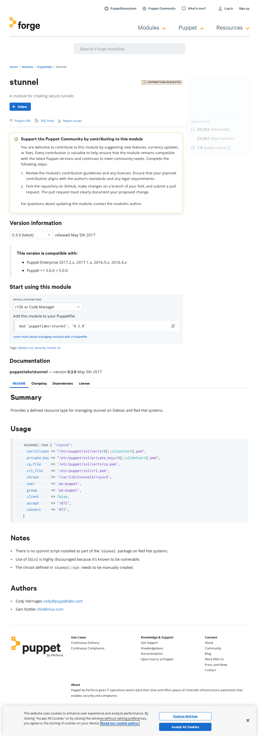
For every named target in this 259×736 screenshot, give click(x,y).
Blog (208, 653)
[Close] (247, 720)
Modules (148, 27)
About (209, 642)
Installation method (27, 299)
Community (213, 648)
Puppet (188, 27)
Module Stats (200, 121)
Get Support (149, 642)
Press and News (216, 665)
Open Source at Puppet (157, 659)
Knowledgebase (152, 648)
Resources (229, 27)
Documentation (152, 653)
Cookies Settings (185, 716)
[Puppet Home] (37, 658)
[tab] (19, 383)
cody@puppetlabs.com (63, 600)
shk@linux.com (50, 609)
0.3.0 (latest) (22, 234)
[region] (129, 721)
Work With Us (214, 659)
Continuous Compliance (87, 648)
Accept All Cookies (185, 727)
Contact (210, 670)
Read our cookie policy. (120, 723)
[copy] (173, 326)
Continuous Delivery (85, 642)
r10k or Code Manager (34, 306)
